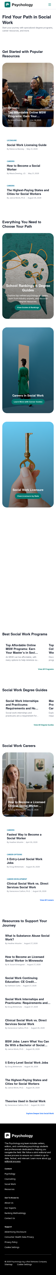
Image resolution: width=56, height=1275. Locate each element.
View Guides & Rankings (28, 307)
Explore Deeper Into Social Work (40, 1113)
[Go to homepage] (19, 4)
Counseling (10, 1179)
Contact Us (10, 1218)
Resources (10, 1189)
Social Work (10, 1184)
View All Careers (47, 900)
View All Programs (46, 669)
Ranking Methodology (15, 1213)
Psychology (10, 1173)
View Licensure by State (28, 496)
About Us (9, 1202)
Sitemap (8, 1264)
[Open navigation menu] (49, 4)
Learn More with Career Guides (28, 402)
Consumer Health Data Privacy (19, 1237)
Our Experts (10, 1208)
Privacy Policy (11, 1242)
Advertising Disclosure (15, 1231)
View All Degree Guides (44, 725)
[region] (28, 652)
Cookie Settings (24, 1264)
